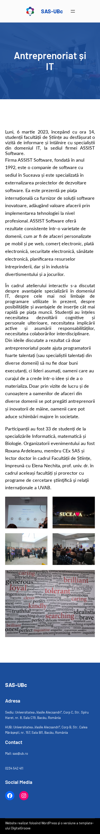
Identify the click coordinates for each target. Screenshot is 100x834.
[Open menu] (73, 11)
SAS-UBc (52, 11)
